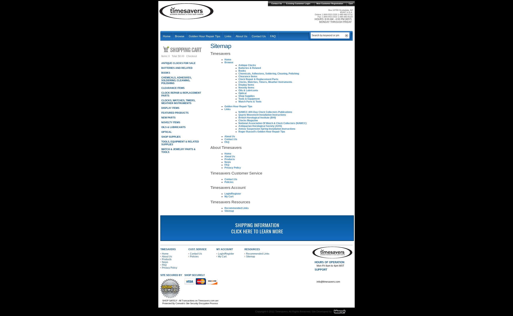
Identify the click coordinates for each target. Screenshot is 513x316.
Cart (351, 3)
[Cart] (182, 49)
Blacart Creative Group (342, 313)
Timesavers (186, 11)
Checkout (191, 56)
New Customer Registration (329, 3)
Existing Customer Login (298, 3)
